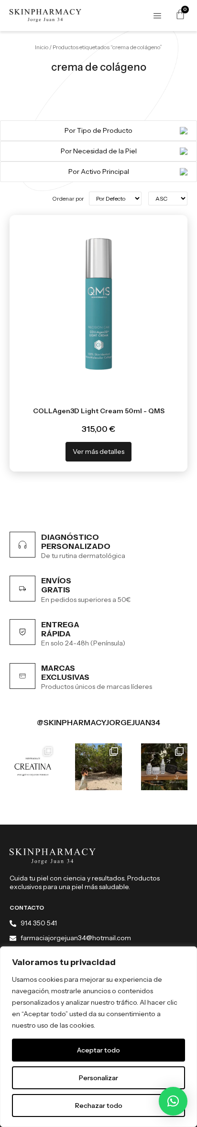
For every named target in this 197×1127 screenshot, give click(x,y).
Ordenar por (68, 199)
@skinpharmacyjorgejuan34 (98, 722)
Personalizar (98, 1077)
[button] (173, 1101)
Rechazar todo (98, 1105)
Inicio (41, 47)
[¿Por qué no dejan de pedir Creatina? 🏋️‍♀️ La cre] (33, 766)
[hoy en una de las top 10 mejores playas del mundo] (98, 766)
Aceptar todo (98, 1050)
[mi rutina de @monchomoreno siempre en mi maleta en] (164, 766)
